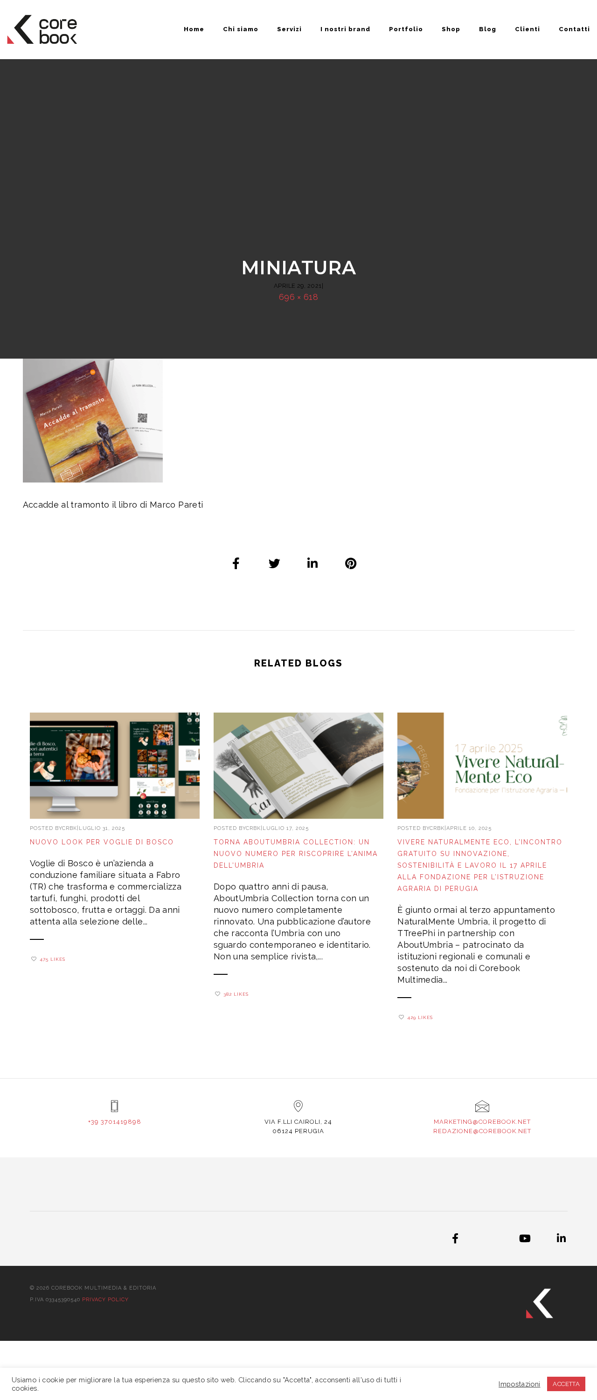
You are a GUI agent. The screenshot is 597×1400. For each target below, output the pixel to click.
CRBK (69, 828)
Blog (487, 29)
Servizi (289, 29)
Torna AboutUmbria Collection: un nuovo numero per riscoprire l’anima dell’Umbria (296, 853)
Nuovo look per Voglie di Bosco (102, 842)
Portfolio (406, 29)
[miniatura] (236, 563)
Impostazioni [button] (519, 1384)
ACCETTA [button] (566, 1383)
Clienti (527, 29)
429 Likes (420, 1017)
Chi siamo (240, 29)
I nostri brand (345, 29)
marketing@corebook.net (482, 1121)
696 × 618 (298, 297)
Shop (451, 29)
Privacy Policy (105, 1300)
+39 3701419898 (114, 1121)
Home (194, 29)
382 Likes (236, 994)
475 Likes (52, 959)
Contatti (574, 29)
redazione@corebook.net (482, 1131)
